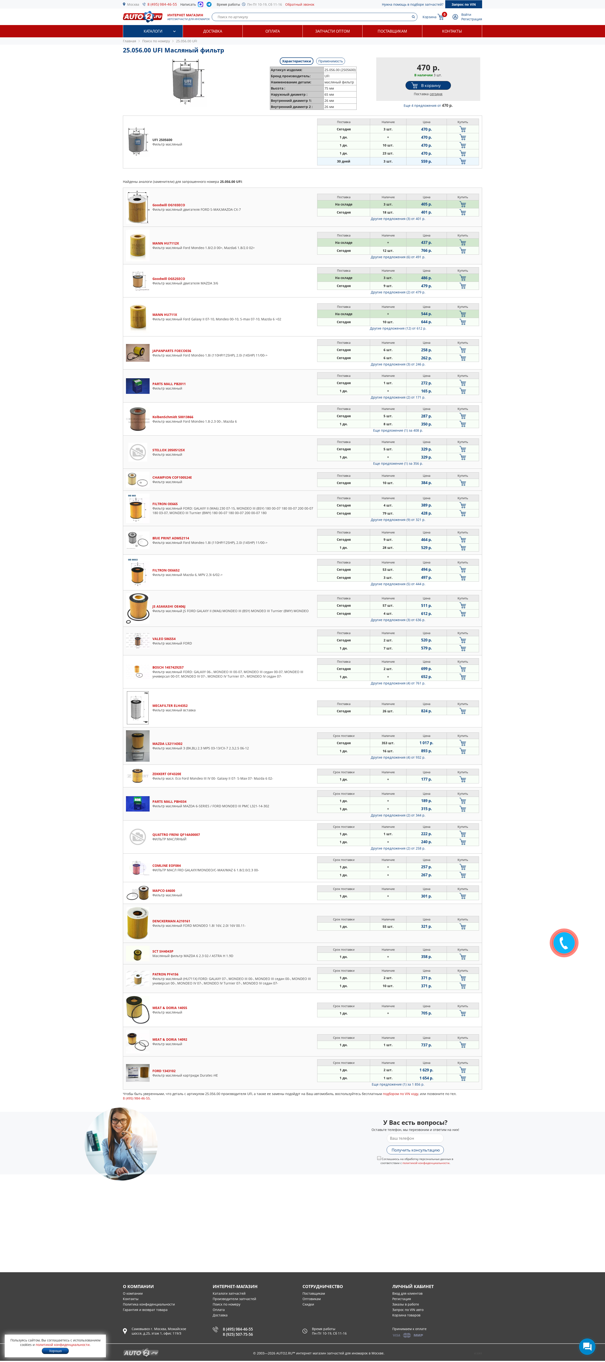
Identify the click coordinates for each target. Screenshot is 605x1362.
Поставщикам (392, 31)
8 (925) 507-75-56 (238, 1334)
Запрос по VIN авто (408, 1309)
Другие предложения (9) (398, 519)
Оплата (272, 31)
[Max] (200, 5)
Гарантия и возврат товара (145, 1309)
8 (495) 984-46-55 (162, 4)
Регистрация (471, 19)
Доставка (212, 31)
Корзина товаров (406, 1315)
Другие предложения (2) (398, 292)
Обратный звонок (299, 4)
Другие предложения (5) (398, 584)
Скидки (308, 1304)
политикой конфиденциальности (425, 1163)
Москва (133, 4)
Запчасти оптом (332, 31)
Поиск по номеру (226, 1304)
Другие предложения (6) (398, 257)
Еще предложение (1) (398, 430)
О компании (133, 1293)
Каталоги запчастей (229, 1293)
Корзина (429, 17)
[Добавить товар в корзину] (463, 129)
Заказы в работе (405, 1304)
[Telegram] (210, 5)
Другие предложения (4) (398, 683)
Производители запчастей (234, 1299)
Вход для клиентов (407, 1293)
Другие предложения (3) (398, 218)
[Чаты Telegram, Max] (587, 1346)
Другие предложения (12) (398, 328)
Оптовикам (311, 1299)
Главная (129, 41)
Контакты (452, 31)
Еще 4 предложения (428, 105)
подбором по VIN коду (400, 1093)
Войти (466, 14)
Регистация (401, 1299)
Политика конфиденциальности (149, 1304)
